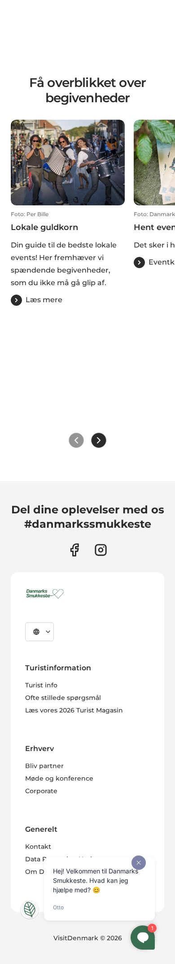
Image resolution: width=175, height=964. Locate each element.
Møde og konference (59, 778)
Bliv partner (44, 766)
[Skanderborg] (46, 593)
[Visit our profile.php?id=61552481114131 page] (74, 550)
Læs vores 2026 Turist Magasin (74, 710)
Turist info (41, 685)
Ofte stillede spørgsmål (63, 698)
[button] (68, 258)
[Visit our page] (101, 550)
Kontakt (38, 846)
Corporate (41, 791)
